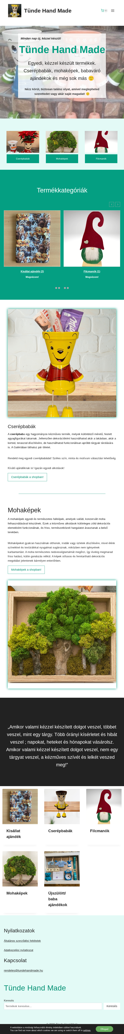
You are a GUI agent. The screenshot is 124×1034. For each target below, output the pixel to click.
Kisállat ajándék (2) (32, 271)
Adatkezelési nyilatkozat (18, 950)
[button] (111, 204)
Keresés (9, 1000)
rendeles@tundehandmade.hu (23, 970)
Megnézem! (32, 277)
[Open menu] (112, 10)
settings (87, 1030)
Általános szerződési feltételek (22, 940)
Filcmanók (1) (92, 271)
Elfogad (104, 1029)
